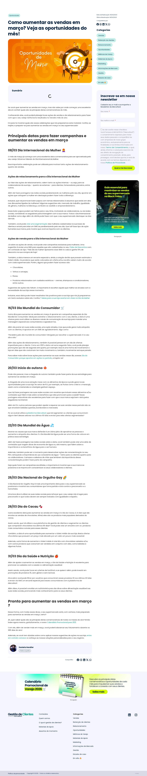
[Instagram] (136, 715)
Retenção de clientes (106, 40)
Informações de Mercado (108, 68)
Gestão (101, 73)
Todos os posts (25, 651)
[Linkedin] (129, 715)
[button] (78, 659)
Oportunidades (14, 15)
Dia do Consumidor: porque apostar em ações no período (47, 356)
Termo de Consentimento (117, 147)
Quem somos (44, 718)
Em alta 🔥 (102, 82)
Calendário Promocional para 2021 (61, 622)
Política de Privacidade (115, 162)
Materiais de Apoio (105, 59)
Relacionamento (104, 45)
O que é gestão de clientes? (50, 723)
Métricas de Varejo (105, 54)
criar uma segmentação (37, 224)
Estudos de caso (104, 78)
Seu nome (105, 111)
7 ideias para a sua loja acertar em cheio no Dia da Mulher (65, 298)
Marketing (102, 64)
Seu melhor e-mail (107, 120)
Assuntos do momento (48, 731)
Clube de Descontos (78, 247)
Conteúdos (43, 714)
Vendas (101, 35)
